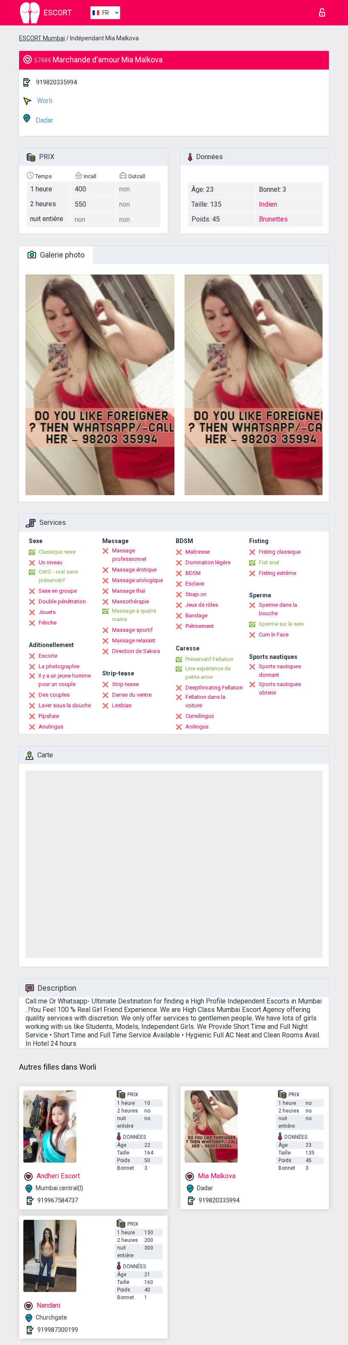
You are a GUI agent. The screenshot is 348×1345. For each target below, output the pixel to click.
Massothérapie (130, 601)
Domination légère (207, 562)
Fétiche (47, 622)
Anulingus (51, 726)
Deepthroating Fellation (214, 687)
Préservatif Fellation (209, 659)
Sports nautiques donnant (280, 670)
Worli (43, 101)
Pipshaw (49, 716)
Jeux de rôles (201, 605)
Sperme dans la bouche (278, 609)
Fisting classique (279, 552)
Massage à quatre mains (134, 615)
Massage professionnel (129, 554)
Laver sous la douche (65, 705)
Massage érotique (134, 569)
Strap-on (196, 594)
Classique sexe (57, 552)
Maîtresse (197, 552)
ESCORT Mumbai (42, 38)
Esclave (194, 583)
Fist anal (269, 562)
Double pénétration (62, 601)
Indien (268, 204)
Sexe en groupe (58, 591)
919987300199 (57, 1330)
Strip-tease (125, 684)
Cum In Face (274, 634)
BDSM (193, 573)
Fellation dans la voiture (205, 701)
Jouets (47, 612)
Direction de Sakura (136, 651)
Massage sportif (132, 630)
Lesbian (122, 705)
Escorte (48, 656)
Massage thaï (128, 591)
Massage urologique (137, 580)
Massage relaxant (133, 640)
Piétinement (199, 626)
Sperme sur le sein (281, 624)
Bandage (196, 615)
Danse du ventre (132, 695)
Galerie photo (61, 254)
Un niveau (50, 562)
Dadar (43, 120)
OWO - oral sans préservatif (58, 576)
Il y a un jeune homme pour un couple (65, 679)
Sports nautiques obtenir (280, 688)
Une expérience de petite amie (208, 672)
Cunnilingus (199, 716)
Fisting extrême (277, 573)
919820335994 (56, 82)
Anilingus (196, 726)
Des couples (54, 695)
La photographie (59, 666)
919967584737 (57, 1200)
